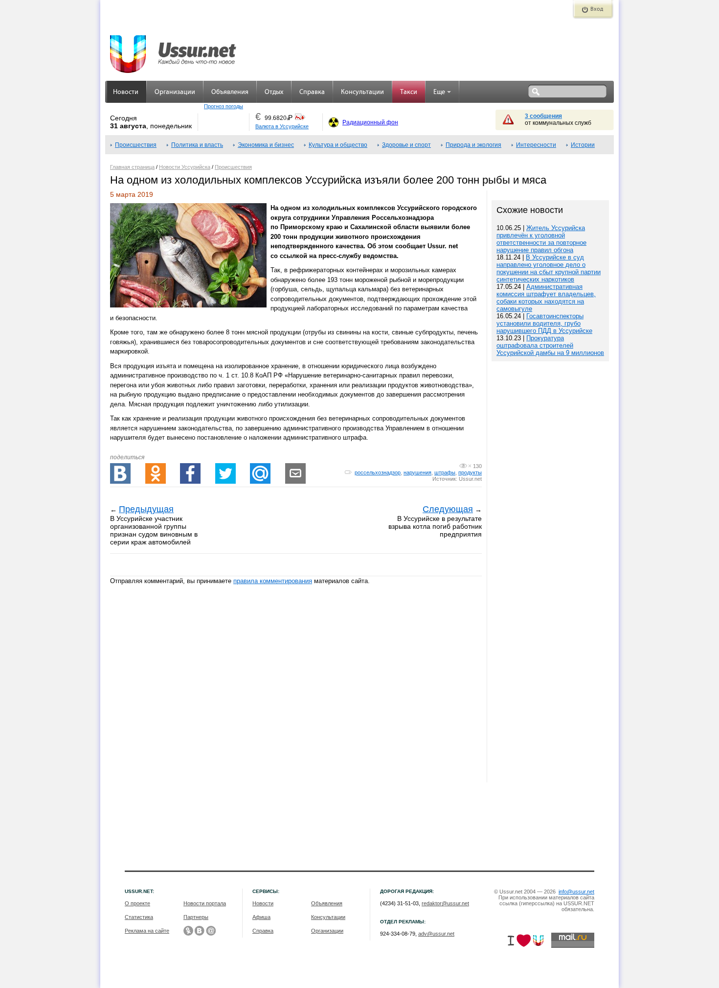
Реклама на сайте (147, 931)
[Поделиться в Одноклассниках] (155, 473)
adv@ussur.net (436, 934)
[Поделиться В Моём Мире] (260, 473)
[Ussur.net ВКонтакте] (199, 931)
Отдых (274, 92)
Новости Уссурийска (184, 167)
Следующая (448, 509)
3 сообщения (543, 116)
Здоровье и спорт (406, 144)
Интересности (536, 144)
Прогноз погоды (223, 106)
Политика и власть (197, 144)
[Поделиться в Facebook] (190, 473)
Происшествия (136, 144)
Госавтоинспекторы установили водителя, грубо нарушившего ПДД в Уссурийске (544, 323)
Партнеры (195, 917)
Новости (125, 92)
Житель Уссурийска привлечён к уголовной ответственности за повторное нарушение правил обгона (541, 239)
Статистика (139, 917)
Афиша (261, 917)
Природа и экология (473, 144)
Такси (408, 92)
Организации (175, 92)
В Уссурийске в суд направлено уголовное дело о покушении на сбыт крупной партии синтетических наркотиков (548, 268)
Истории (583, 144)
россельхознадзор (378, 472)
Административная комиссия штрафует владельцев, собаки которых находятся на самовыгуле (546, 297)
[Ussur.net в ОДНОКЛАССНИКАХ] (188, 931)
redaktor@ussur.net (445, 903)
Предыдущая (146, 509)
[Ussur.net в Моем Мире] (211, 931)
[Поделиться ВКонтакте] (120, 473)
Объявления (229, 92)
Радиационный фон (370, 122)
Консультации (362, 92)
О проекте (137, 903)
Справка (312, 92)
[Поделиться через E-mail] (295, 473)
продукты (470, 472)
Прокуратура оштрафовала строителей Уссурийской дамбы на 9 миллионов (550, 345)
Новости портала (204, 903)
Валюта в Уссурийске (282, 126)
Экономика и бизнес (266, 144)
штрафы (444, 472)
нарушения (417, 472)
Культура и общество (338, 144)
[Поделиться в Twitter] (225, 473)
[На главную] (173, 49)
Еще (439, 92)
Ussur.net (470, 479)
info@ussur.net (576, 891)
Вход (596, 9)
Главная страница (132, 167)
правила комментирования (272, 581)
